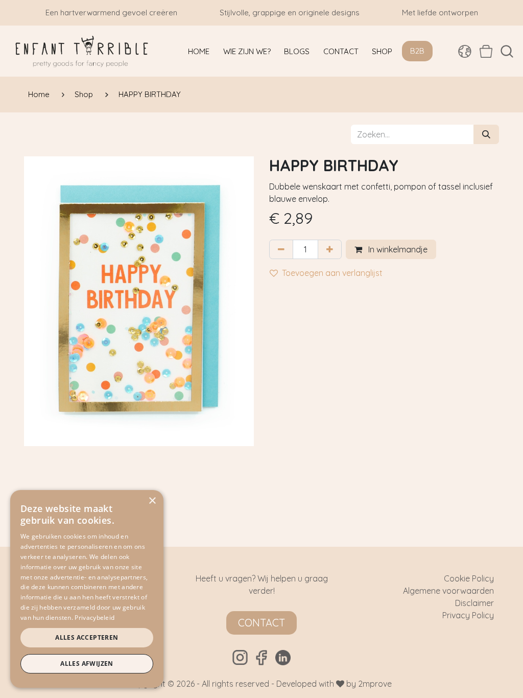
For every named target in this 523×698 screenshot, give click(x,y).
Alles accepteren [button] (86, 637)
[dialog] (86, 589)
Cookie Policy (469, 578)
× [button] (152, 501)
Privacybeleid (94, 617)
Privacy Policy (468, 615)
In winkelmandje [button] (396, 249)
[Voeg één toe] (330, 249)
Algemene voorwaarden (448, 591)
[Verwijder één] (281, 249)
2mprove (375, 684)
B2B (417, 51)
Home (39, 94)
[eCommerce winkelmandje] (486, 51)
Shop (84, 94)
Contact (261, 622)
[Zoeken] (486, 134)
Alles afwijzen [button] (86, 663)
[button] (506, 51)
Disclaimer (474, 603)
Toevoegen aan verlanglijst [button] (332, 273)
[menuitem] (198, 51)
